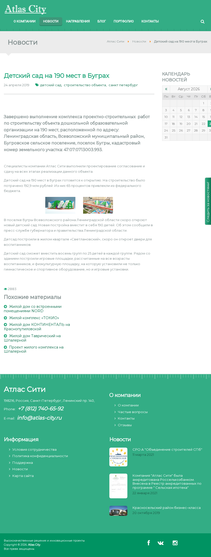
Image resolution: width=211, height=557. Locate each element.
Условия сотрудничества (34, 449)
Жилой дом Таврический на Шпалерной (32, 338)
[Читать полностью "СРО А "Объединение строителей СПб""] (118, 457)
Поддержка (22, 462)
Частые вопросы (133, 412)
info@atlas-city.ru (39, 418)
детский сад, (51, 85)
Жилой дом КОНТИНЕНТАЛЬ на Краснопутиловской (37, 326)
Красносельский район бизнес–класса (167, 508)
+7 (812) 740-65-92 (40, 408)
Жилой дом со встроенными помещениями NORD (32, 308)
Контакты (126, 418)
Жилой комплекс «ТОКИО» (34, 318)
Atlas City (34, 544)
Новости (20, 469)
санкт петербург (123, 85)
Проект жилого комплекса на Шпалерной (34, 349)
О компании (128, 405)
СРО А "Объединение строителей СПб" (167, 449)
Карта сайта (23, 476)
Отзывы (125, 425)
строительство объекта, (85, 85)
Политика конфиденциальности (40, 456)
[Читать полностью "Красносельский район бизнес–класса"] (118, 511)
